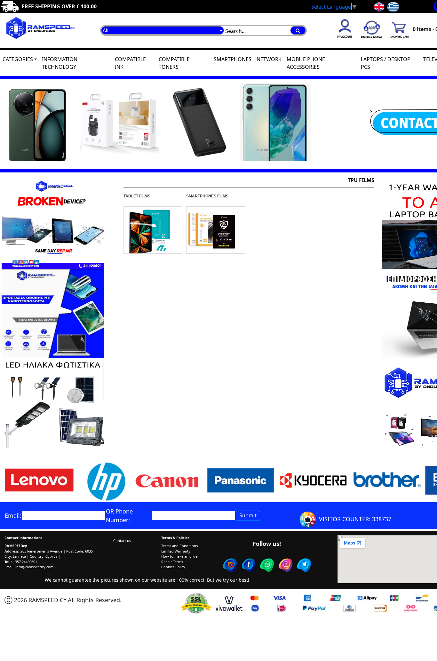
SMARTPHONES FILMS (207, 196)
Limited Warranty (175, 551)
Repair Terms (172, 561)
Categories (18, 59)
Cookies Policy (173, 566)
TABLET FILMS (136, 196)
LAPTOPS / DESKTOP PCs (385, 63)
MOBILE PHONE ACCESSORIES (306, 63)
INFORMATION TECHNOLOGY (59, 63)
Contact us (122, 540)
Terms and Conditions (179, 545)
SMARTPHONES (232, 59)
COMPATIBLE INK (130, 63)
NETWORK (269, 59)
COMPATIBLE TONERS (174, 63)
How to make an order (180, 556)
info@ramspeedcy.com (34, 566)
